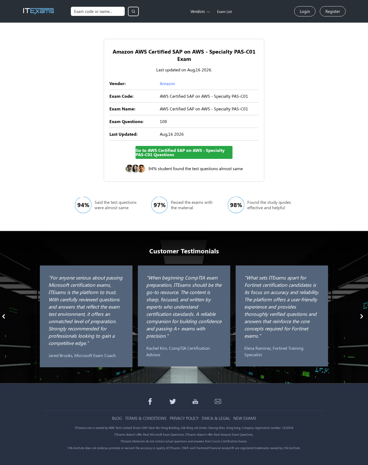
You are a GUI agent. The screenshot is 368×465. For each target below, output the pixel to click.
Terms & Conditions (145, 418)
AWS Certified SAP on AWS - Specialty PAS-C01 (204, 96)
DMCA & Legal (216, 418)
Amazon (167, 83)
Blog (117, 418)
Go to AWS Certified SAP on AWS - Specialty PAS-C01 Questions (180, 152)
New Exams (244, 418)
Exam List (224, 11)
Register (332, 11)
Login (305, 11)
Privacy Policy (184, 418)
